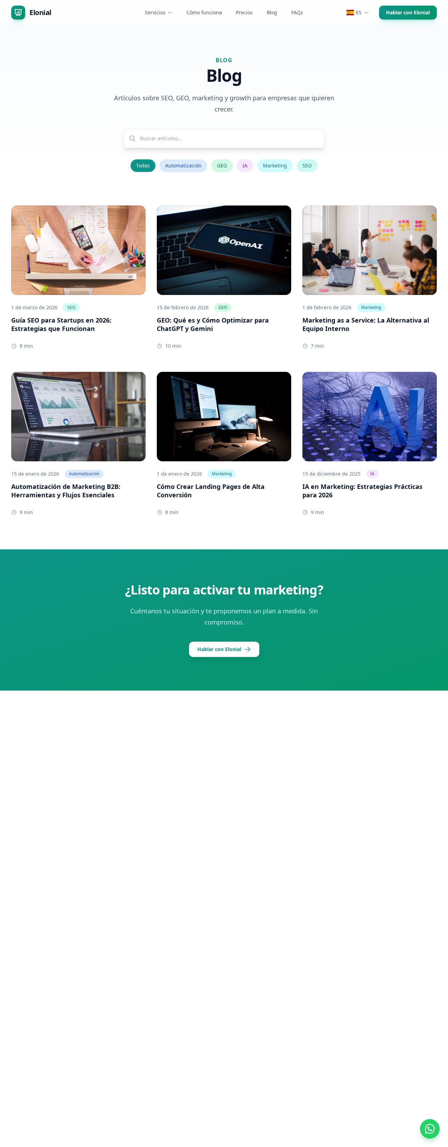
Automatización (183, 165)
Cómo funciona (204, 12)
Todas (143, 165)
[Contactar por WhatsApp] (430, 1129)
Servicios (155, 12)
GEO (222, 165)
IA (245, 165)
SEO (307, 165)
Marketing (275, 165)
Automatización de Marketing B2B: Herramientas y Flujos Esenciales (65, 490)
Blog (272, 12)
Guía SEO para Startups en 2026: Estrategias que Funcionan (61, 324)
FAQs (297, 12)
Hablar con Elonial (408, 12)
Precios (244, 12)
